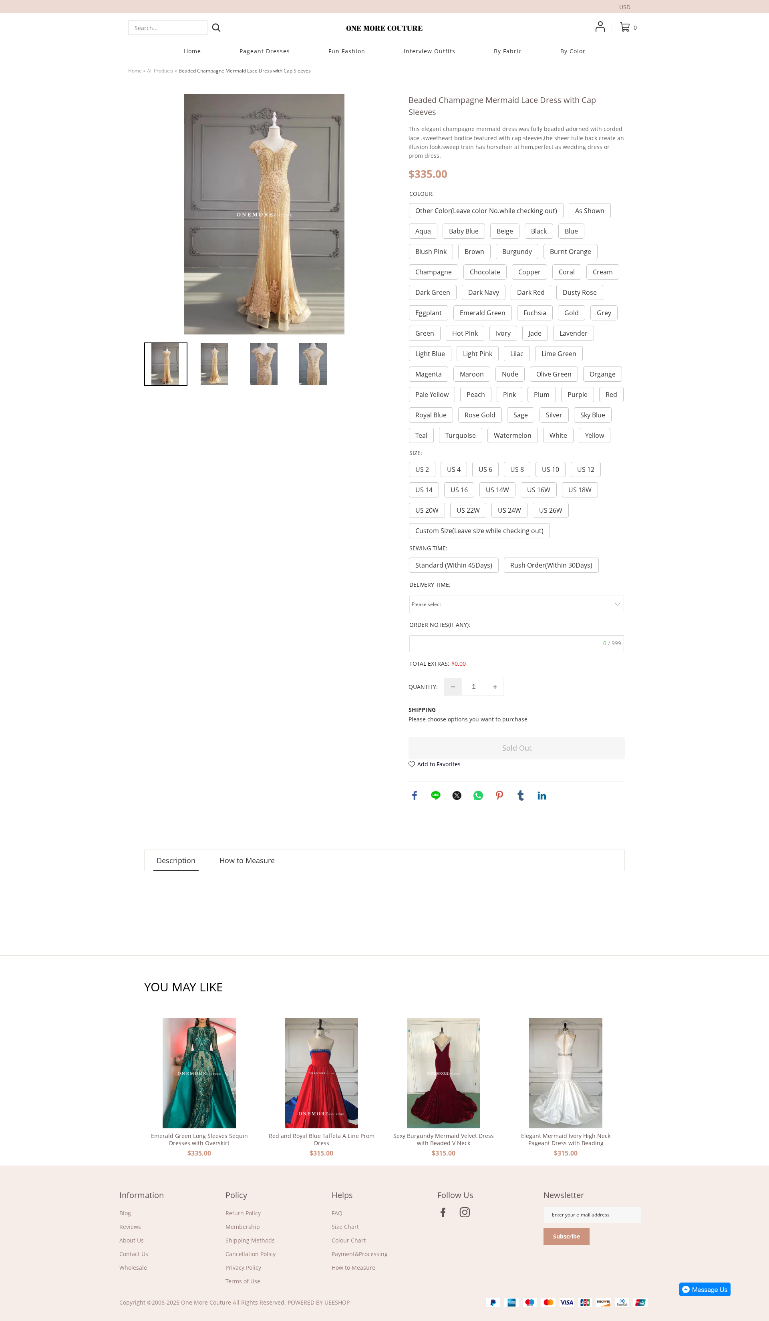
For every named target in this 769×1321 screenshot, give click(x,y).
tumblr (521, 795)
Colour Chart (349, 1240)
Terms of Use (242, 1281)
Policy (236, 1195)
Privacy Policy (243, 1267)
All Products (160, 70)
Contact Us (133, 1254)
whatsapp (478, 795)
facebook (415, 795)
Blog (125, 1213)
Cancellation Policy (250, 1254)
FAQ (337, 1213)
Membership (242, 1226)
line (436, 795)
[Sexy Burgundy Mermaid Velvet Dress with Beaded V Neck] (444, 1073)
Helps (342, 1195)
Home (135, 70)
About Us (131, 1240)
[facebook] (445, 1214)
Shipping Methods (250, 1240)
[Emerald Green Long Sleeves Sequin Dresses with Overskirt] (199, 1073)
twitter (457, 795)
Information (141, 1195)
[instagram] (467, 1214)
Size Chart (345, 1226)
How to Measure (353, 1267)
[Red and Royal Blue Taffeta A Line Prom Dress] (321, 1073)
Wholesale (133, 1267)
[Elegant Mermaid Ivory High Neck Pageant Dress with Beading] (566, 1073)
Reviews (130, 1226)
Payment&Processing (360, 1254)
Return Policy (243, 1213)
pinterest (499, 795)
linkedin (542, 795)
